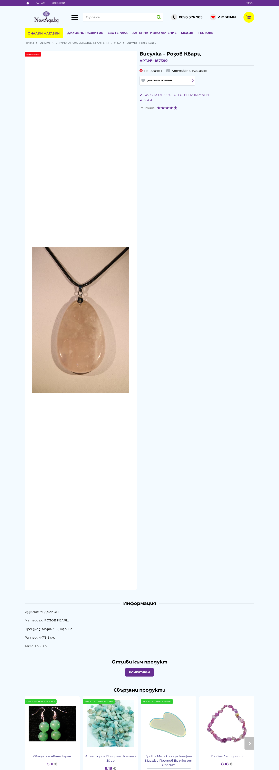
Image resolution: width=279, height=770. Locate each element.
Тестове (205, 33)
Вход (249, 3)
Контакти (58, 3)
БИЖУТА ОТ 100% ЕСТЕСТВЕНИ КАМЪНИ (82, 42)
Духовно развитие (85, 33)
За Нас (40, 3)
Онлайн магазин (44, 33)
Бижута (44, 42)
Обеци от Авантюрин (52, 756)
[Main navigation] (74, 17)
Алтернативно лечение (154, 33)
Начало (29, 42)
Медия (187, 33)
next (249, 743)
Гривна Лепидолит (227, 756)
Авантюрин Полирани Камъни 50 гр (110, 758)
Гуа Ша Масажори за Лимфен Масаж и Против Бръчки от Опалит (168, 760)
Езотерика (118, 33)
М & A (117, 42)
